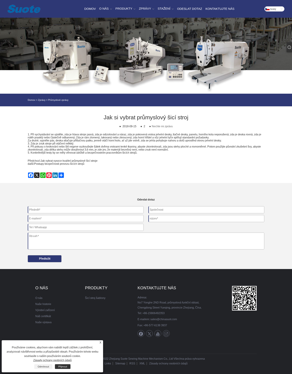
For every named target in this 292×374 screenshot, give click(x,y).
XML (142, 363)
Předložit (44, 258)
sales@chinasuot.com (163, 319)
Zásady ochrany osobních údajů (168, 363)
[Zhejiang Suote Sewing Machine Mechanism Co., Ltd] (24, 9)
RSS (132, 363)
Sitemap (120, 363)
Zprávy (41, 100)
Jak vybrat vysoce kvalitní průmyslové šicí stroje (69, 160)
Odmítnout (43, 366)
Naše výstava (43, 322)
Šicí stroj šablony (95, 298)
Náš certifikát (43, 316)
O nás (38, 298)
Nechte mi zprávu (162, 126)
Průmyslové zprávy (58, 100)
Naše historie (43, 304)
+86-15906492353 (153, 313)
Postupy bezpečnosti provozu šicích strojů (59, 163)
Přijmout (62, 366)
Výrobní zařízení (45, 310)
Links (108, 363)
